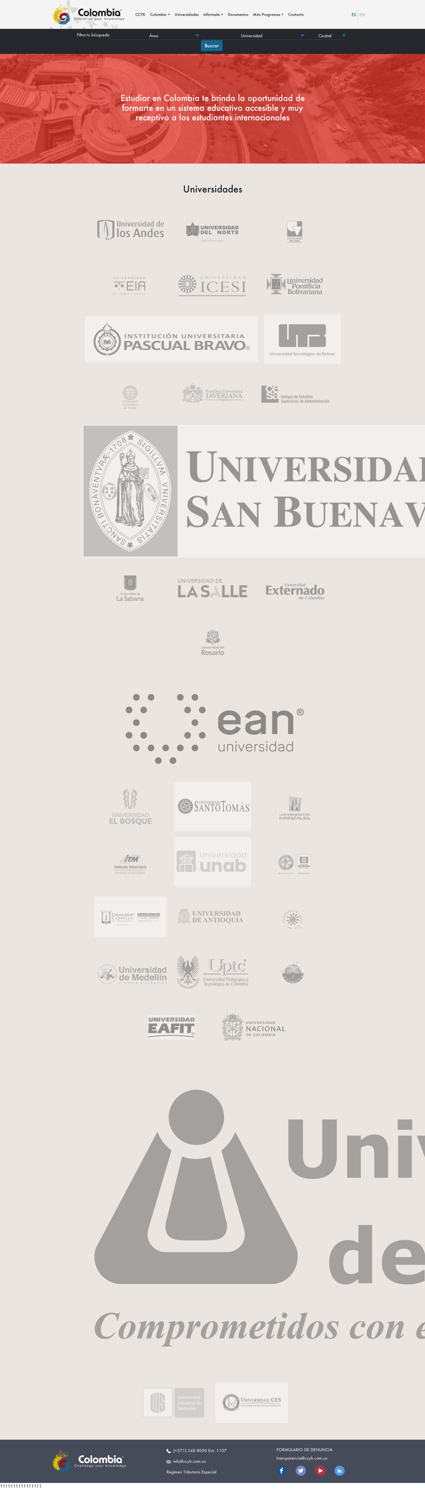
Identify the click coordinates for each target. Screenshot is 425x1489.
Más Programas (266, 14)
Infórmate (211, 14)
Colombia (158, 14)
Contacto (296, 14)
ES (354, 14)
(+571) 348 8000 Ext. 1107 (199, 1450)
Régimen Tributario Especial (191, 1472)
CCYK (140, 14)
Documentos (238, 14)
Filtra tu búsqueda (93, 34)
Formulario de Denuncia (304, 1449)
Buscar (212, 45)
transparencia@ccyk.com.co (301, 1458)
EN (362, 14)
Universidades (187, 14)
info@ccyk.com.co (188, 1461)
